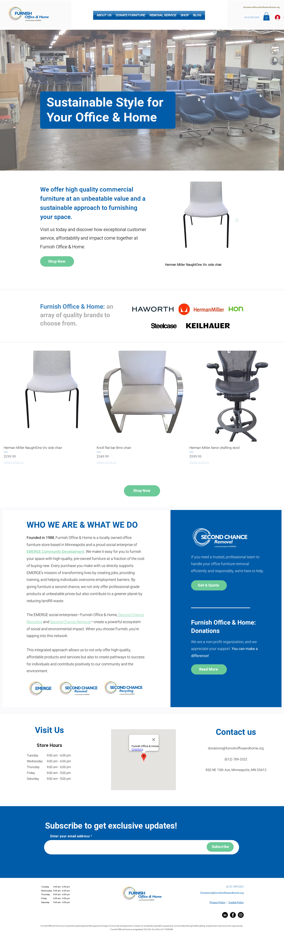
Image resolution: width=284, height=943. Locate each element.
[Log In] (276, 17)
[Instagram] (241, 915)
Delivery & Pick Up (13, 462)
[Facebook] (233, 915)
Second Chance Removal (70, 622)
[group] (204, 227)
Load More (143, 475)
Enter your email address (70, 836)
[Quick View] (204, 220)
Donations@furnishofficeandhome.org (261, 7)
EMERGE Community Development (55, 551)
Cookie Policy (236, 902)
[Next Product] (237, 220)
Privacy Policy (217, 902)
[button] (104, 15)
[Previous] (23, 100)
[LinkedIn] (225, 915)
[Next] (260, 100)
